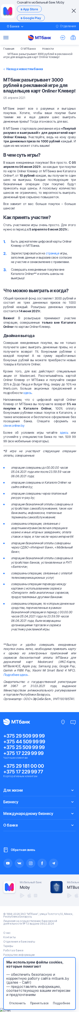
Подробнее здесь (15, 674)
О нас (7, 932)
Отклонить (17, 1003)
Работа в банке (13, 950)
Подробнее (61, 1003)
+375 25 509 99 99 (24, 747)
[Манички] (73, 37)
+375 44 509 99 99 (24, 741)
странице (52, 253)
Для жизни (13, 790)
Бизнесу (10, 802)
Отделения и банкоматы (19, 941)
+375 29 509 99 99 (24, 736)
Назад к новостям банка (24, 69)
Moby (25, 887)
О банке (10, 825)
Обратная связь (23, 850)
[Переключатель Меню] (6, 37)
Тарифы (8, 946)
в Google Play (31, 18)
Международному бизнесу (28, 813)
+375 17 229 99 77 (23, 771)
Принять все (39, 1003)
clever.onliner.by (13, 425)
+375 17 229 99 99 (23, 753)
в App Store (29, 9)
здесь (27, 393)
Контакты (9, 937)
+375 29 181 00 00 (23, 766)
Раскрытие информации (19, 954)
